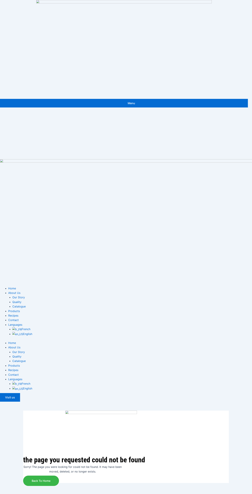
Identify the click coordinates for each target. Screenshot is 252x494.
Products (14, 311)
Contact (13, 320)
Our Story (18, 297)
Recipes (13, 315)
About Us (14, 293)
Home (12, 288)
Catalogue (19, 306)
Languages (15, 324)
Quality (16, 302)
